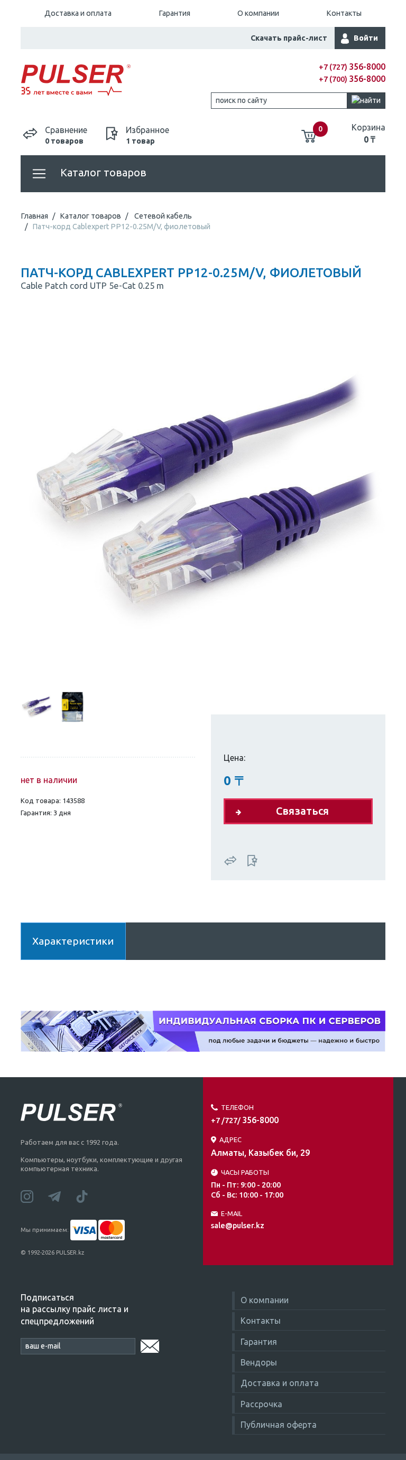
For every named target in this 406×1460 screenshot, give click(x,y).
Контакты (344, 13)
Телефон (237, 1107)
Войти (366, 38)
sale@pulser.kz (237, 1225)
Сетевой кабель (163, 216)
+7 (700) (352, 79)
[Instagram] (34, 1195)
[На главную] (112, 80)
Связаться (302, 811)
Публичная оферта (279, 1424)
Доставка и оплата (78, 13)
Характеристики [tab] (73, 941)
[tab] (36, 706)
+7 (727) (352, 67)
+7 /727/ (245, 1120)
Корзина (368, 133)
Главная (34, 216)
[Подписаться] (150, 1344)
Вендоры (259, 1362)
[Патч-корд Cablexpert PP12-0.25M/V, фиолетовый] (203, 500)
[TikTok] (88, 1195)
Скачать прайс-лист (289, 38)
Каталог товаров (102, 172)
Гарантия (174, 13)
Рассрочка (261, 1404)
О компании (258, 13)
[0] (308, 132)
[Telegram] (62, 1195)
